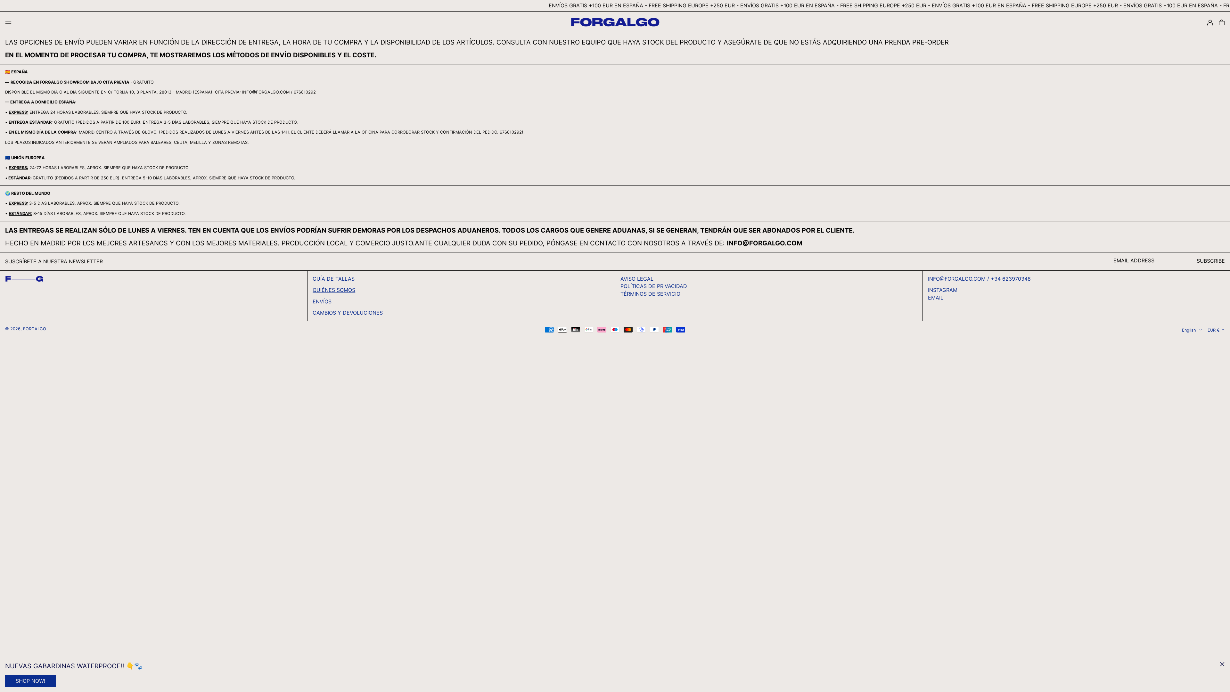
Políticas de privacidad (653, 286)
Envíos (322, 301)
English (1189, 330)
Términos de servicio (650, 294)
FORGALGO (34, 328)
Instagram (942, 290)
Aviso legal (636, 279)
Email (935, 298)
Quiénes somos (334, 290)
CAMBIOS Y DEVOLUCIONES (348, 312)
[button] (1221, 22)
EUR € (1214, 330)
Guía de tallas (334, 279)
